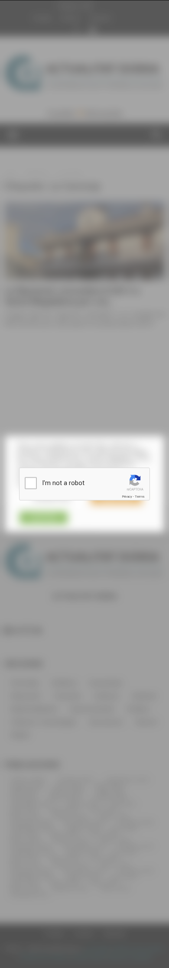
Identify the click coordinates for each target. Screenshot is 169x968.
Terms (139, 497)
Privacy (127, 497)
